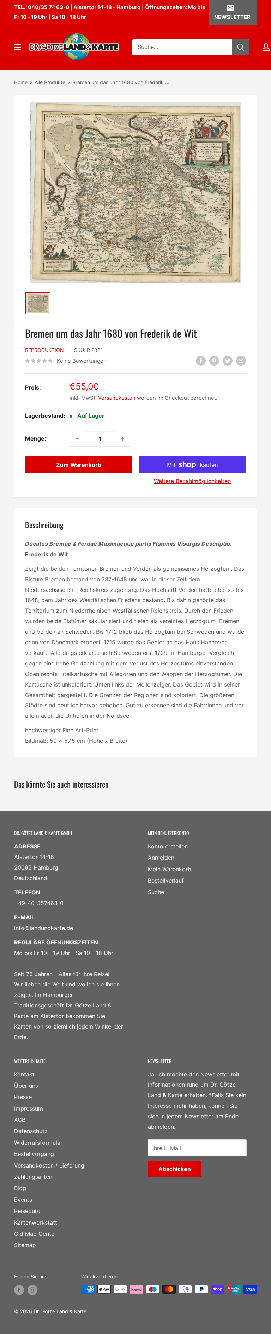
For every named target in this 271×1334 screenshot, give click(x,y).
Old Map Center (35, 1233)
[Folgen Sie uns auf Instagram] (32, 1290)
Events (23, 1199)
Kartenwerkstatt (35, 1222)
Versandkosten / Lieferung (49, 1165)
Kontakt (24, 1074)
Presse (23, 1096)
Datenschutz (31, 1130)
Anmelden (161, 857)
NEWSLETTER (232, 17)
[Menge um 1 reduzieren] (77, 438)
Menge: (35, 438)
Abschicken (174, 1168)
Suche (156, 892)
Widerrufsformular (38, 1142)
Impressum (28, 1108)
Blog (20, 1187)
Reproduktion (44, 350)
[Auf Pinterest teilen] (214, 360)
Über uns (26, 1085)
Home (21, 82)
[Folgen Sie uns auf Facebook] (19, 1290)
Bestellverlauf (166, 880)
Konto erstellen (168, 846)
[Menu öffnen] (17, 47)
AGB (19, 1119)
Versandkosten (117, 397)
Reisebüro (27, 1210)
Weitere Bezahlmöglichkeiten (192, 481)
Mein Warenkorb (169, 869)
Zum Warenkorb (78, 464)
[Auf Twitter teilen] (228, 360)
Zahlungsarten (33, 1176)
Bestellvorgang (34, 1153)
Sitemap (25, 1244)
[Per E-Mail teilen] (241, 360)
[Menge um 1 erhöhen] (122, 438)
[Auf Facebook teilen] (201, 360)
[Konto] (266, 47)
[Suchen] (240, 47)
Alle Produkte (50, 82)
